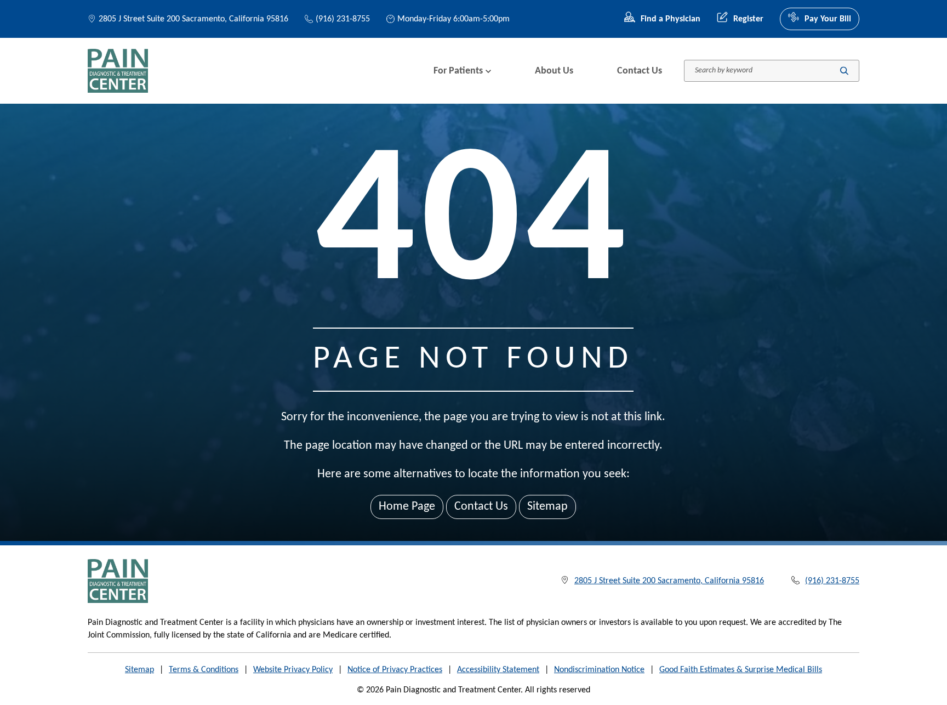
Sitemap (547, 506)
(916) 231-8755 (343, 19)
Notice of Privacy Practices (394, 669)
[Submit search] (844, 71)
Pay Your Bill (828, 19)
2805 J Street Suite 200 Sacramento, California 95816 (193, 19)
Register (748, 19)
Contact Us (639, 71)
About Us (554, 71)
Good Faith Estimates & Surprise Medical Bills (740, 669)
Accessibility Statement (498, 669)
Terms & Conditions (203, 669)
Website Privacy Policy (293, 669)
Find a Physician (670, 19)
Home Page (407, 506)
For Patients (458, 71)
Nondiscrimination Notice (599, 669)
